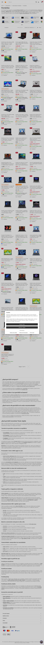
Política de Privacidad (23, 332)
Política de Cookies (13, 332)
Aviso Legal (32, 332)
